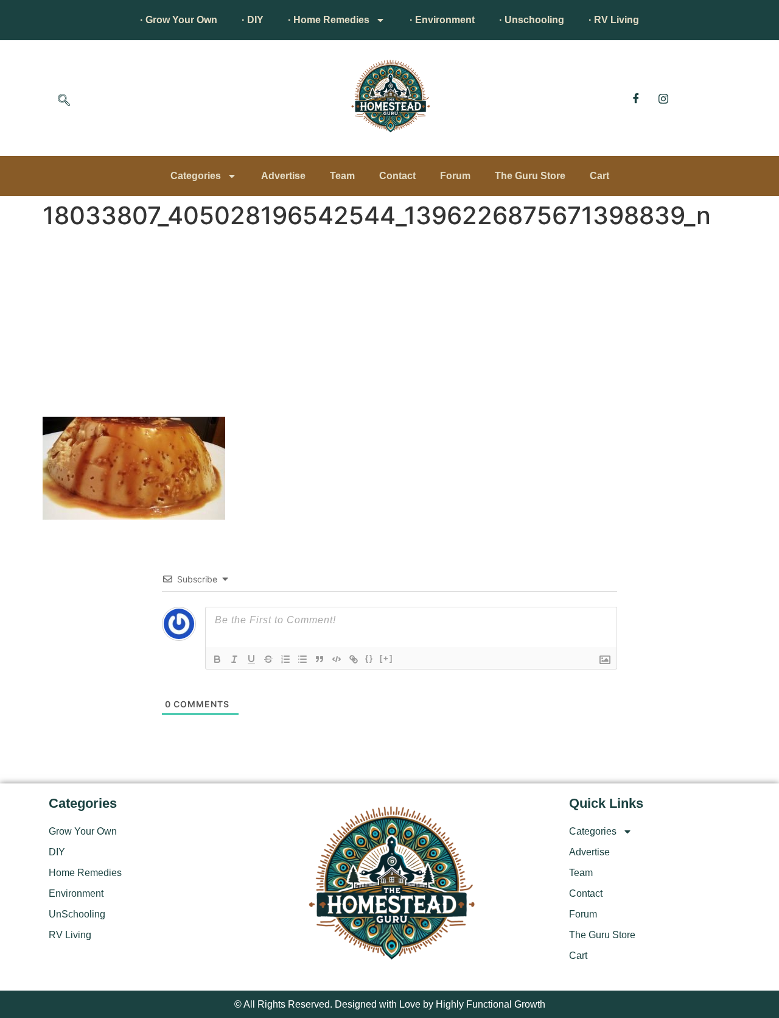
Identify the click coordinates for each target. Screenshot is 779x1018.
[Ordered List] (285, 659)
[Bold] (217, 659)
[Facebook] (636, 98)
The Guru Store (530, 176)
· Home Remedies (328, 20)
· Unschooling (531, 20)
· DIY (253, 20)
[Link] (353, 659)
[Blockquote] (319, 659)
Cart (599, 176)
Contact (397, 176)
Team (342, 176)
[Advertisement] (389, 325)
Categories (195, 176)
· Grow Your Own (178, 20)
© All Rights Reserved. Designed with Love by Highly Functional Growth (389, 1004)
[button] (64, 101)
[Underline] (251, 659)
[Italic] (234, 659)
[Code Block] (336, 659)
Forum (455, 176)
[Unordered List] (302, 659)
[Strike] (268, 659)
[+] (386, 658)
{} (369, 658)
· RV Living (614, 20)
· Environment (442, 20)
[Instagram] (663, 98)
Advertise (283, 176)
